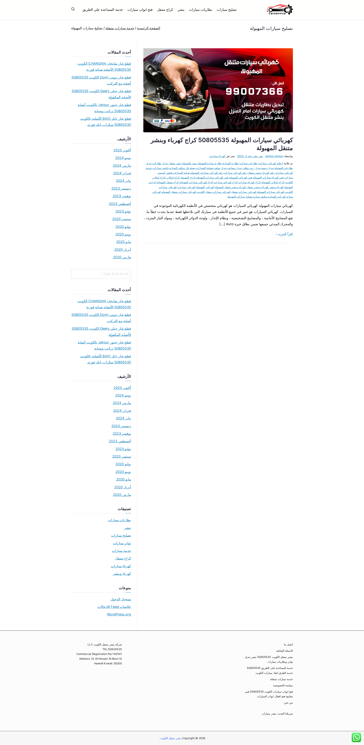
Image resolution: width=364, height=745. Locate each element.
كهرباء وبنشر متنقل (257, 187)
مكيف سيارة (260, 196)
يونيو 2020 (123, 234)
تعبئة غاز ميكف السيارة (182, 168)
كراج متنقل (165, 10)
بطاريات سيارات (200, 10)
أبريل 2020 (122, 250)
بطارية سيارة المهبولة (210, 163)
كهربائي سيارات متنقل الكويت (214, 191)
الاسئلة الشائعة (284, 650)
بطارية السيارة (230, 163)
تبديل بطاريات (160, 163)
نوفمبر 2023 (122, 196)
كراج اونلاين (173, 177)
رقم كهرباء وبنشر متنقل (261, 172)
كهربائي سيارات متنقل (243, 191)
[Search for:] (101, 274)
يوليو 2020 (123, 227)
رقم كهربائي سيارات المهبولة (207, 172)
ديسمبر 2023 (121, 188)
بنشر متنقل (175, 163)
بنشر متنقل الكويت (170, 738)
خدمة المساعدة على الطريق (102, 10)
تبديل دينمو (268, 168)
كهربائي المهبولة (205, 187)
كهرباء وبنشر (276, 187)
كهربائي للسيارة (277, 196)
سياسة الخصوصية (283, 685)
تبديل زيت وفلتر (252, 168)
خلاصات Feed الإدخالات (114, 607)
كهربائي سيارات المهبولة (270, 191)
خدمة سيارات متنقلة (281, 679)
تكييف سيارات (161, 168)
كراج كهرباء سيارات (249, 182)
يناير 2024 (123, 181)
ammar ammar (274, 156)
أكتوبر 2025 (122, 150)
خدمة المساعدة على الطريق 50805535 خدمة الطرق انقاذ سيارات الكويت (270, 670)
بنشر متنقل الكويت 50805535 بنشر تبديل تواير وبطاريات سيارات (269, 659)
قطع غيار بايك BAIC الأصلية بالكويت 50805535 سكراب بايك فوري (105, 122)
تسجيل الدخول (120, 599)
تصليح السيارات (204, 168)
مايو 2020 (123, 242)
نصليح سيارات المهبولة (239, 196)
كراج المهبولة (187, 177)
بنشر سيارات (269, 713)
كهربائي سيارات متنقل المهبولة (179, 191)
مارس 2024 (122, 166)
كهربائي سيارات (186, 187)
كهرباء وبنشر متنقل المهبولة (230, 187)
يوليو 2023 (123, 211)
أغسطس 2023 (120, 204)
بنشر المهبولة (189, 163)
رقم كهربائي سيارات (235, 172)
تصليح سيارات (227, 10)
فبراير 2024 (122, 173)
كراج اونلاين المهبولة (273, 182)
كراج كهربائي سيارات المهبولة (196, 182)
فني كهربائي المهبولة (240, 177)
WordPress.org (119, 614)
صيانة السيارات (181, 172)
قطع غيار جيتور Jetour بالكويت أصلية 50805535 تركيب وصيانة (104, 108)
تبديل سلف (220, 168)
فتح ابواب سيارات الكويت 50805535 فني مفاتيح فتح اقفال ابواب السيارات (269, 694)
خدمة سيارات (121, 551)
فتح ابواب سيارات (140, 10)
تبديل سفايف (235, 168)
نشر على (250, 156)
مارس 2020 (122, 257)
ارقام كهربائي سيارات (270, 163)
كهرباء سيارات (217, 156)
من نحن (288, 702)
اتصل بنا (288, 644)
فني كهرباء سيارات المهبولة (268, 177)
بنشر (181, 10)
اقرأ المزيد (285, 234)
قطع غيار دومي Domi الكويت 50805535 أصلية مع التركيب (101, 80)
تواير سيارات (122, 543)
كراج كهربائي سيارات (226, 182)
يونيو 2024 (123, 158)
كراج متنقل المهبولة (168, 182)
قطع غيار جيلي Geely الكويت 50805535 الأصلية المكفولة (101, 94)
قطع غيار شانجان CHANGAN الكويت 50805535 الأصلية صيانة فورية (104, 67)
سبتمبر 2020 (121, 219)
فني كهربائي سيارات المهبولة (212, 177)
